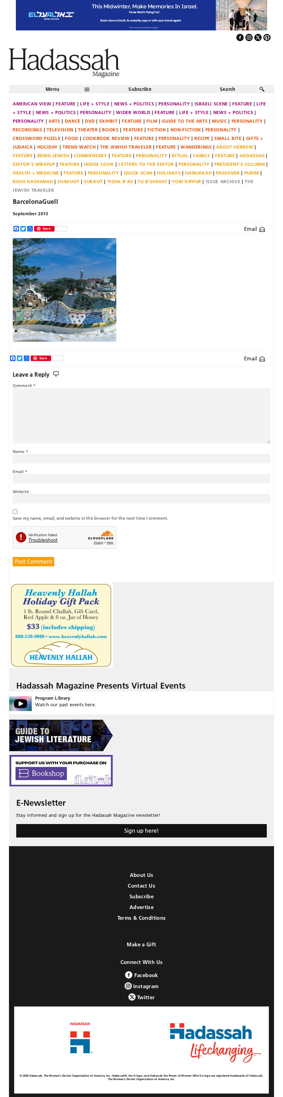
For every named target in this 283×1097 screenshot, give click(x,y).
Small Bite (228, 138)
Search (228, 89)
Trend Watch (79, 147)
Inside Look (99, 164)
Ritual (180, 155)
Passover (228, 173)
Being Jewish (53, 155)
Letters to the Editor (146, 164)
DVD (90, 121)
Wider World (133, 112)
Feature (66, 103)
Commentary (90, 155)
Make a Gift (141, 944)
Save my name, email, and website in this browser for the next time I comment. (90, 518)
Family (202, 155)
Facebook (145, 975)
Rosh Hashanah (33, 181)
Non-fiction (185, 129)
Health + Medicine (36, 173)
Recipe (202, 138)
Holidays (168, 173)
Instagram (145, 986)
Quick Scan (138, 173)
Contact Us (141, 885)
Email (251, 229)
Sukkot (93, 181)
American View (32, 103)
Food (71, 138)
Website (21, 491)
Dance (72, 121)
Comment (24, 385)
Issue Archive (223, 181)
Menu (52, 89)
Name (20, 451)
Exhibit (108, 121)
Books (110, 129)
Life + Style (95, 103)
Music (219, 121)
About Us (142, 875)
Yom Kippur (186, 181)
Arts (54, 121)
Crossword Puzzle (36, 138)
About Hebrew (234, 147)
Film (152, 121)
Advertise (141, 907)
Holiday (47, 147)
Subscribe (140, 89)
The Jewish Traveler (126, 147)
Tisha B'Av (120, 181)
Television (60, 129)
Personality (174, 103)
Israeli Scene (211, 103)
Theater (88, 129)
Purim (251, 173)
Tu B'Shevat (152, 181)
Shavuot (68, 181)
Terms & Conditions (141, 918)
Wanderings (196, 147)
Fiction (156, 129)
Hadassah (252, 155)
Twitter (145, 997)
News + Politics (134, 103)
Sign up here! (141, 830)
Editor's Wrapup (34, 164)
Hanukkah (198, 173)
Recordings (27, 129)
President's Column (239, 164)
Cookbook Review (106, 138)
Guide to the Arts (184, 121)
